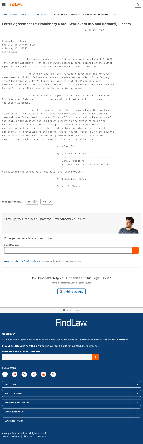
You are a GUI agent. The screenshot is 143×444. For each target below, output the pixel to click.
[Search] (138, 4)
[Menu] (4, 4)
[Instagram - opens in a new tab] (34, 374)
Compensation (41, 14)
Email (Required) (12, 245)
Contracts (26, 14)
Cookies (40, 436)
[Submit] (135, 250)
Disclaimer (28, 436)
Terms (5, 436)
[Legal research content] (138, 412)
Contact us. (122, 339)
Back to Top (73, 310)
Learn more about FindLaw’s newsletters (22, 261)
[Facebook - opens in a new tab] (5, 374)
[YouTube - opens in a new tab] (14, 374)
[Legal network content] (138, 421)
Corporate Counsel (10, 14)
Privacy (15, 436)
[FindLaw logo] (16, 4)
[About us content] (138, 384)
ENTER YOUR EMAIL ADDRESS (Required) (21, 351)
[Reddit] (43, 374)
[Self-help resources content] (138, 402)
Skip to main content (72, 3)
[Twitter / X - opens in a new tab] (24, 374)
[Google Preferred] (53, 374)
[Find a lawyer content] (138, 393)
